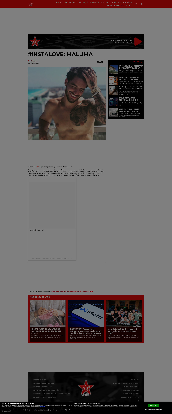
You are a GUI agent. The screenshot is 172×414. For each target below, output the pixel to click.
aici (35, 409)
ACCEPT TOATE (153, 405)
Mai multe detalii (42, 406)
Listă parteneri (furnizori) (78, 409)
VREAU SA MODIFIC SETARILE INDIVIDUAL (153, 409)
